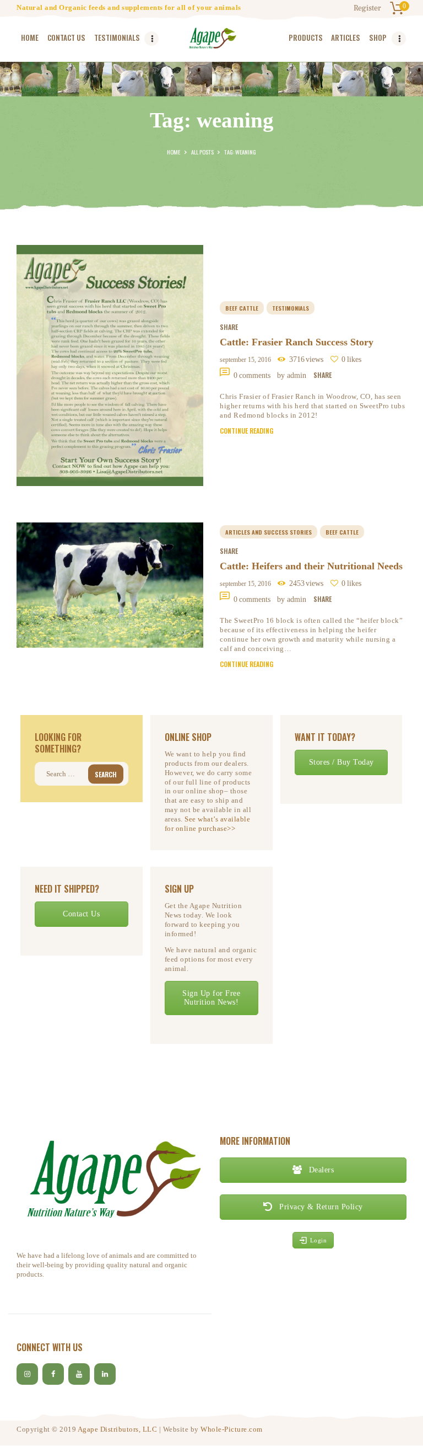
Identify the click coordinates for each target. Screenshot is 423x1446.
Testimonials (290, 307)
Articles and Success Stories (268, 531)
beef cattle (241, 307)
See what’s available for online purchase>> (208, 824)
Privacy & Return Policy (320, 1207)
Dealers (320, 1170)
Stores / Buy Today (341, 762)
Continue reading (246, 430)
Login (318, 1240)
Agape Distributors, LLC (118, 1429)
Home (173, 151)
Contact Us (81, 914)
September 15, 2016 (245, 360)
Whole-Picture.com (231, 1429)
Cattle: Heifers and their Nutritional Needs (311, 566)
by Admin (292, 375)
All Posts (202, 151)
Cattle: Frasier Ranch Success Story (296, 342)
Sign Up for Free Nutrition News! (211, 997)
